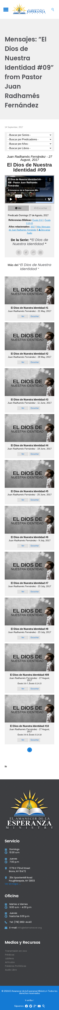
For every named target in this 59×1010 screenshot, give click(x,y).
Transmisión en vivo (16, 951)
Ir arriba (29, 1000)
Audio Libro (11, 969)
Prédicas (9, 954)
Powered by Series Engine (29, 758)
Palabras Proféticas (15, 966)
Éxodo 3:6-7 (37, 220)
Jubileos (9, 958)
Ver (19, 208)
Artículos (10, 962)
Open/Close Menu (6, 9)
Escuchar (42, 208)
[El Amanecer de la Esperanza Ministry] (31, 9)
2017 (33, 227)
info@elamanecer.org (30, 927)
